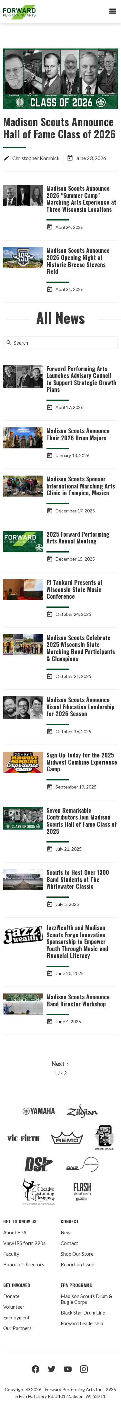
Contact (69, 1243)
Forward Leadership (82, 1323)
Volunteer (14, 1307)
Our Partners (17, 1328)
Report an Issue (77, 1264)
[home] (39, 12)
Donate (11, 1296)
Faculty (11, 1254)
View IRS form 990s (24, 1243)
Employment (16, 1317)
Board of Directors (23, 1264)
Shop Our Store (77, 1254)
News (67, 1232)
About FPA (14, 1232)
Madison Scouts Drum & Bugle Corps (86, 1299)
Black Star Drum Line (83, 1312)
